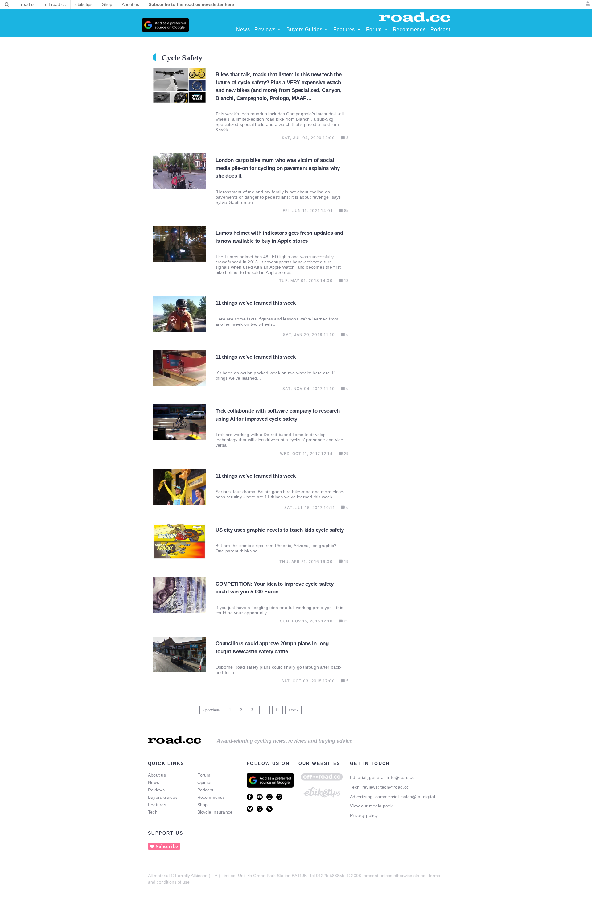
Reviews (156, 789)
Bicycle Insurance (215, 812)
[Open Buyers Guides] (326, 29)
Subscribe (167, 846)
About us (157, 775)
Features (157, 804)
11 (278, 709)
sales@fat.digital (418, 796)
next (292, 710)
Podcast (205, 789)
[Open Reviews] (279, 29)
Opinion (205, 782)
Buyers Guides (163, 797)
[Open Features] (358, 29)
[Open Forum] (385, 29)
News (153, 782)
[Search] (7, 4)
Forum (204, 775)
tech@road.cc (394, 787)
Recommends (211, 797)
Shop (202, 804)
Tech (153, 812)
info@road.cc (400, 777)
